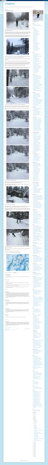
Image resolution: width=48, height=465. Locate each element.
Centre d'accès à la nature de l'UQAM (37, 204)
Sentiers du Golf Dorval (35, 64)
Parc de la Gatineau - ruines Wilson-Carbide (38, 298)
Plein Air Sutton (35, 246)
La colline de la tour (35, 167)
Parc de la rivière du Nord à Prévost (37, 121)
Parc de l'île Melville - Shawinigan (37, 292)
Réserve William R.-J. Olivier (36, 179)
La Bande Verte (35, 62)
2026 (34, 413)
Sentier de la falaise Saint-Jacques (37, 63)
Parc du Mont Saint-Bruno (36, 98)
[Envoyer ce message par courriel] (13, 272)
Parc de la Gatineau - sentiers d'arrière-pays (38, 299)
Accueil (17, 328)
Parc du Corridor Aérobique (36, 184)
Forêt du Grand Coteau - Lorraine (37, 83)
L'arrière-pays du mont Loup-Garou (37, 135)
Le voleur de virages (35, 40)
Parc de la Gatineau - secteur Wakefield (37, 297)
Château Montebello (35, 303)
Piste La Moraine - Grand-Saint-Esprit (37, 283)
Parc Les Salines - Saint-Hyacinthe (37, 103)
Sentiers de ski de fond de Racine (37, 270)
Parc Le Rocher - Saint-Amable (36, 102)
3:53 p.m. (7, 277)
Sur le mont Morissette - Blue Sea (37, 302)
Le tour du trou (35, 429)
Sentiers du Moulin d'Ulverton (36, 266)
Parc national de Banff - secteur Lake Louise (38, 388)
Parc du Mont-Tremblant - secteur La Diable (38, 205)
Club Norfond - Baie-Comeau (36, 366)
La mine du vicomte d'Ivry (36, 50)
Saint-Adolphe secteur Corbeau (36, 190)
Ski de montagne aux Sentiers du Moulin (37, 322)
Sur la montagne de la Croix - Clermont (37, 343)
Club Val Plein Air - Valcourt (36, 269)
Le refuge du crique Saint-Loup (36, 221)
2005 (34, 454)
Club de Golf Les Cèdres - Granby (37, 250)
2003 (34, 456)
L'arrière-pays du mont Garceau (36, 211)
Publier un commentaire (8, 327)
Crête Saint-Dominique (35, 104)
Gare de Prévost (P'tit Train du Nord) (37, 122)
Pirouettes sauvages (35, 35)
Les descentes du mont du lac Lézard (37, 215)
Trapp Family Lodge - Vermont (36, 398)
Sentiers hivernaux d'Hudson (36, 111)
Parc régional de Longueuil (36, 93)
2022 (34, 417)
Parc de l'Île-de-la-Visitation (36, 59)
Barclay (6, 314)
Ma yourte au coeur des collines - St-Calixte (38, 227)
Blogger (27, 460)
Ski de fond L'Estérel (35, 151)
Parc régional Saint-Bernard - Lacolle (37, 109)
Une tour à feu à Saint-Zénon (36, 239)
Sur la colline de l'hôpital (36, 173)
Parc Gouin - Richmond (35, 265)
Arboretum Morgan (35, 72)
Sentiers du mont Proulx (36, 281)
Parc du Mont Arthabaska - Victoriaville (37, 278)
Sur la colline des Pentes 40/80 (36, 136)
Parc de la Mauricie (35, 293)
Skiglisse (10, 3)
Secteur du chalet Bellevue (36, 183)
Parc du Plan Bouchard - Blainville (37, 78)
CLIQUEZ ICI (6, 252)
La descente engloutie (35, 46)
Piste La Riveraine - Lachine (36, 61)
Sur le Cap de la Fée (35, 217)
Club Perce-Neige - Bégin (36, 352)
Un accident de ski (35, 45)
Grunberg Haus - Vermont (36, 400)
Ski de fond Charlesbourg (36, 320)
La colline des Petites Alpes (36, 174)
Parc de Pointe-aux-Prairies (36, 58)
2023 (34, 416)
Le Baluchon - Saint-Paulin (36, 291)
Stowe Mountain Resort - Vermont (37, 399)
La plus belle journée (35, 42)
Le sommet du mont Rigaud (36, 113)
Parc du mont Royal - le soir (36, 54)
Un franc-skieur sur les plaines (36, 315)
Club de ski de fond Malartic (36, 310)
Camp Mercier (34, 324)
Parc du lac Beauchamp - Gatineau (37, 300)
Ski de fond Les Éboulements (36, 344)
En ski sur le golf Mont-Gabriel (36, 145)
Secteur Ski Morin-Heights (36, 185)
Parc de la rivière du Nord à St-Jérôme (37, 120)
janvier (35, 427)
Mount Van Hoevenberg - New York (37, 394)
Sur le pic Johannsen (35, 201)
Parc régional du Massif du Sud (36, 337)
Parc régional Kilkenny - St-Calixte (37, 226)
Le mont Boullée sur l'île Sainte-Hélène (37, 56)
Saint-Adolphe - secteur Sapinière (37, 189)
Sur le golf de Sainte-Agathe (36, 172)
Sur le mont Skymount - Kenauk (36, 304)
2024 (34, 415)
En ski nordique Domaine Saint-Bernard (37, 196)
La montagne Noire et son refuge (37, 214)
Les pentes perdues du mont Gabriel (37, 146)
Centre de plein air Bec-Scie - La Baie (37, 351)
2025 (34, 414)
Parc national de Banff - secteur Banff (37, 387)
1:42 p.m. (7, 319)
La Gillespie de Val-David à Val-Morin (37, 156)
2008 (34, 451)
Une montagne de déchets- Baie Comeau (37, 364)
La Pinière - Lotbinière (35, 332)
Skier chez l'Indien (36, 439)
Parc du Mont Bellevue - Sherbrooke (37, 259)
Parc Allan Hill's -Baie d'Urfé (36, 68)
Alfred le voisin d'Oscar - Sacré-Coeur (37, 358)
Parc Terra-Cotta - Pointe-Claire (36, 66)
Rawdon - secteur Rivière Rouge (36, 228)
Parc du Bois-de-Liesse (35, 69)
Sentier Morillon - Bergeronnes (36, 360)
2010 (34, 449)
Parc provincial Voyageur (36, 382)
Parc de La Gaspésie (35, 371)
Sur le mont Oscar (35, 115)
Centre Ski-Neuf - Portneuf (36, 326)
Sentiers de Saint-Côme (36, 238)
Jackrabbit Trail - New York (36, 393)
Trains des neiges (35, 32)
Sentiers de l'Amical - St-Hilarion (36, 342)
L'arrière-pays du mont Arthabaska (37, 279)
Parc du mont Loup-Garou (36, 133)
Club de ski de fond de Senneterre (37, 309)
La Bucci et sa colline (35, 177)
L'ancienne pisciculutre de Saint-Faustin (37, 199)
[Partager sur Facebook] (15, 272)
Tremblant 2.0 (35, 431)
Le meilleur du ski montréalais (36, 24)
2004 (34, 455)
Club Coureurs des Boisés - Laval (37, 75)
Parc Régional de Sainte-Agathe (36, 163)
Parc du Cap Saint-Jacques (36, 71)
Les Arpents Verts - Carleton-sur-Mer (37, 372)
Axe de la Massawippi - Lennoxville (37, 260)
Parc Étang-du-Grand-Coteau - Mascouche (38, 87)
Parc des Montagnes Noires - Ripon (37, 305)
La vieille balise (35, 36)
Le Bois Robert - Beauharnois (36, 108)
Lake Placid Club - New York (36, 395)
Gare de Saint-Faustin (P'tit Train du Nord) (38, 198)
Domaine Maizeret (35, 316)
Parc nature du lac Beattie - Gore (37, 192)
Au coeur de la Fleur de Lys (36, 160)
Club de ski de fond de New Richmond (37, 373)
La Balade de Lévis (35, 331)
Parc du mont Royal (35, 53)
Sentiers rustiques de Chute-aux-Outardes (38, 363)
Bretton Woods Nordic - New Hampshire (37, 404)
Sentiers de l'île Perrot (35, 110)
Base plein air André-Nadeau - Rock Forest (38, 258)
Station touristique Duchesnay (36, 325)
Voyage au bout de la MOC (36, 125)
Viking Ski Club (35, 187)
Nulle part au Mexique (35, 47)
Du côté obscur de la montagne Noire (37, 216)
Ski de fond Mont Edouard (36, 353)
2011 (34, 448)
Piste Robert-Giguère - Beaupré (36, 327)
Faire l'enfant (34, 41)
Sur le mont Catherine (35, 166)
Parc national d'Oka (35, 79)
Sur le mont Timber (35, 200)
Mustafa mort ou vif (35, 38)
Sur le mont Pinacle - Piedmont (36, 127)
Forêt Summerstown (35, 381)
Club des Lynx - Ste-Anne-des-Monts (37, 377)
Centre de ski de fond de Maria (36, 376)
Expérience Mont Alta (35, 155)
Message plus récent (7, 328)
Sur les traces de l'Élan (35, 144)
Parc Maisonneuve (35, 57)
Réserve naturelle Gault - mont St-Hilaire (37, 99)
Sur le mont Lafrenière (35, 219)
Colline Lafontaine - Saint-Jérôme (37, 119)
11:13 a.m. (7, 312)
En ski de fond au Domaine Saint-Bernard (37, 195)
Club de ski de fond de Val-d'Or (36, 311)
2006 (34, 453)
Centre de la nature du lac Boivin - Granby (38, 251)
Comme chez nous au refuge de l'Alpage (38, 438)
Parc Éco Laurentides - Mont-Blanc (37, 206)
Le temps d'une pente (35, 30)
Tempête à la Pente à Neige (37, 432)
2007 (34, 452)
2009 (34, 450)
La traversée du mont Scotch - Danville (37, 267)
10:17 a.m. (7, 306)
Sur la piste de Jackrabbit (36, 437)
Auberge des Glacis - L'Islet (36, 336)
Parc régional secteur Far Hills (36, 157)
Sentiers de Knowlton (35, 249)
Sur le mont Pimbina (35, 212)
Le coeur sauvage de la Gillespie (37, 168)
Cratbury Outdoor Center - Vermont (37, 403)
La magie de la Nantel (35, 176)
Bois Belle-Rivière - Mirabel (36, 82)
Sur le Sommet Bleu (35, 140)
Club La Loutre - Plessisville (36, 284)
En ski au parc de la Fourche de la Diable (38, 430)
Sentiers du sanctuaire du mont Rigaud (37, 114)
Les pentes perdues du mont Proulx (37, 282)
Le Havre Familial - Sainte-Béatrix (37, 235)
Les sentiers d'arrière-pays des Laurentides (38, 25)
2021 (34, 418)
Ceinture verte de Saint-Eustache (37, 77)
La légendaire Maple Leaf (36, 149)
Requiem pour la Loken (35, 37)
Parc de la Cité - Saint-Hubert (36, 94)
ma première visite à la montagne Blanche (12, 56)
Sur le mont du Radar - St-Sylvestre (37, 333)
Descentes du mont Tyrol (36, 130)
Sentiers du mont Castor (36, 178)
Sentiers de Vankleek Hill (36, 383)
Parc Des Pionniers (35, 210)
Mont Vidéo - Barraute (35, 308)
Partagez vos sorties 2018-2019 (37, 440)
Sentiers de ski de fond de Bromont (37, 248)
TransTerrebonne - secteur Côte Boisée (37, 84)
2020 (34, 419)
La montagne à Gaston (35, 33)
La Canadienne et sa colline (36, 171)
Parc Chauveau (35, 317)
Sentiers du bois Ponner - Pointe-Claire (37, 67)
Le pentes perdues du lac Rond (36, 139)
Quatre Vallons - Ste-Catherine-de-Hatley (37, 261)
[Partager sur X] (14, 272)
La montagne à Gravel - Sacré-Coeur (37, 359)
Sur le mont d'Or (35, 220)
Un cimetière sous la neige (36, 31)
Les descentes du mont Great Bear (37, 150)
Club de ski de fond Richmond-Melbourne (37, 264)
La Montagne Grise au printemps (37, 203)
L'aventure (34, 28)
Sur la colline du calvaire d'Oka (36, 80)
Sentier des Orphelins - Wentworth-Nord (37, 188)
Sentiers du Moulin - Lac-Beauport (37, 321)
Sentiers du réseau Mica (36, 141)
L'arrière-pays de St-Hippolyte (36, 124)
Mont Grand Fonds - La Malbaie (36, 347)
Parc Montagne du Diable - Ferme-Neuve (37, 243)
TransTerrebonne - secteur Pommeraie (37, 85)
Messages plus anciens (27, 328)
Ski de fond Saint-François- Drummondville (38, 277)
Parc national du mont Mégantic (36, 273)
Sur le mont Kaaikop (35, 222)
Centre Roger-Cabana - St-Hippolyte (37, 129)
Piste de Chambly (35, 97)
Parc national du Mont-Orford (36, 256)
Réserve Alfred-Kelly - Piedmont (36, 126)
